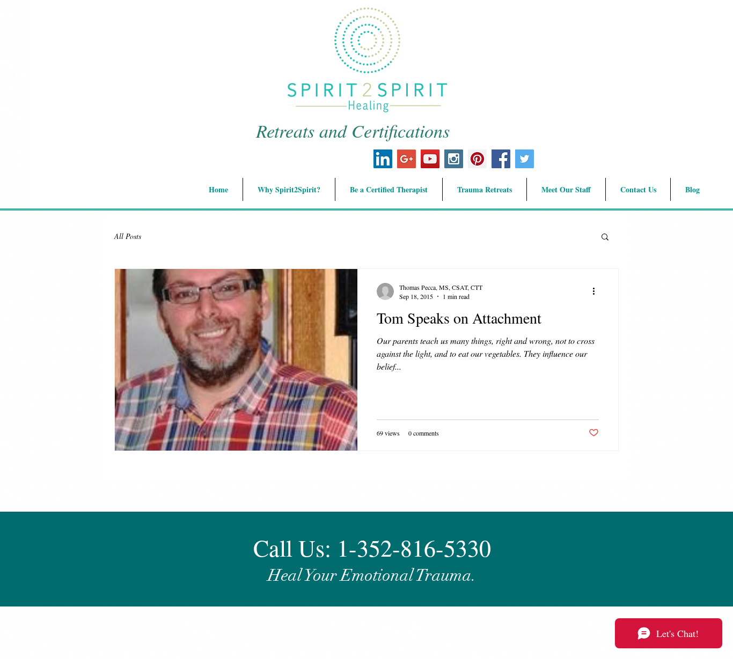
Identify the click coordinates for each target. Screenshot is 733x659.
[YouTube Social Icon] (430, 158)
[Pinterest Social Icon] (477, 158)
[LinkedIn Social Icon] (382, 158)
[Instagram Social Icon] (453, 158)
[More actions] (597, 291)
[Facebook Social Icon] (501, 158)
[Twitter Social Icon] (524, 158)
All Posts (127, 236)
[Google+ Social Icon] (406, 158)
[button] (605, 237)
